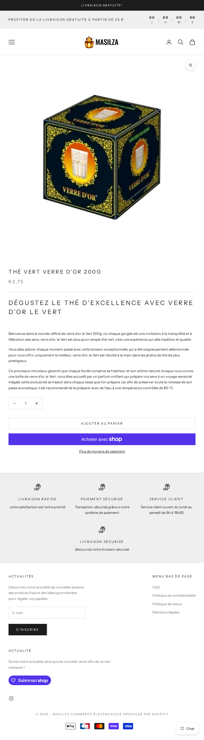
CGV (156, 587)
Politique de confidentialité (174, 595)
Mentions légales (165, 612)
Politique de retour (167, 604)
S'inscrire (27, 630)
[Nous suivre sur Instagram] (11, 698)
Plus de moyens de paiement (102, 451)
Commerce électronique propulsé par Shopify (119, 714)
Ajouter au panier (102, 423)
